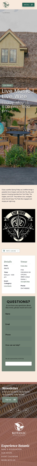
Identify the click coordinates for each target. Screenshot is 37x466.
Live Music (7, 286)
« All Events (6, 12)
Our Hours (6, 453)
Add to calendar (11, 251)
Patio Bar (24, 266)
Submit (18, 363)
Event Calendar (9, 456)
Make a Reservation (11, 449)
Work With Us (8, 460)
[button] (28, 5)
